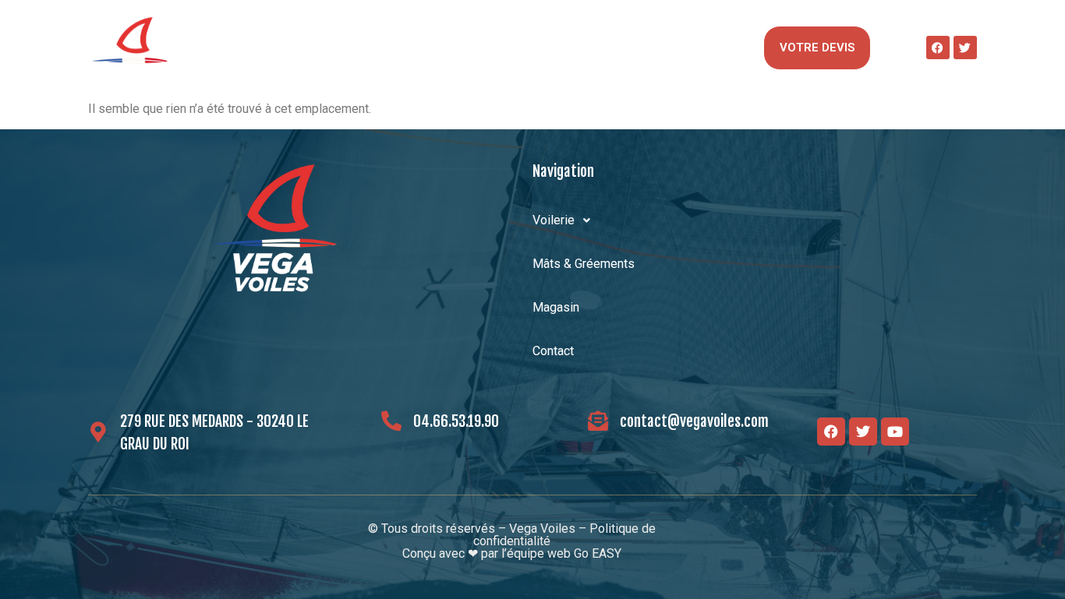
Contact (685, 47)
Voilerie (239, 47)
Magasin (560, 47)
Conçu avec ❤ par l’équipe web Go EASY (511, 553)
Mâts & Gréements (406, 47)
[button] (245, 47)
